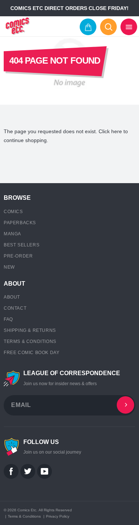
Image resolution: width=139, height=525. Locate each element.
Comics (13, 211)
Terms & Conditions (30, 341)
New (9, 267)
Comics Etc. (27, 510)
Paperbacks (20, 222)
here (116, 131)
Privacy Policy (57, 516)
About (12, 297)
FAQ (8, 319)
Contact (15, 308)
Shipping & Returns (30, 330)
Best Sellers (21, 245)
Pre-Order (18, 256)
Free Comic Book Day (31, 352)
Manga (12, 233)
